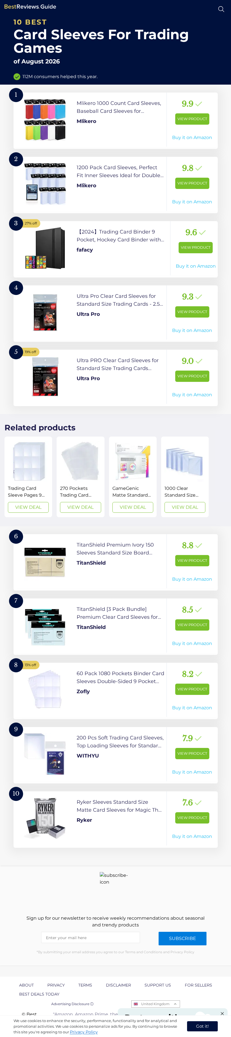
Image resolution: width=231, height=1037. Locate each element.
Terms (85, 985)
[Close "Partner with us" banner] (222, 1014)
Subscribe (182, 938)
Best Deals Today (39, 994)
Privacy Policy (84, 1031)
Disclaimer (118, 985)
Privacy (56, 985)
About (26, 985)
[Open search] (221, 9)
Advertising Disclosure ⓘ (72, 1004)
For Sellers (198, 985)
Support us (158, 985)
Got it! (202, 1026)
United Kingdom (155, 1004)
